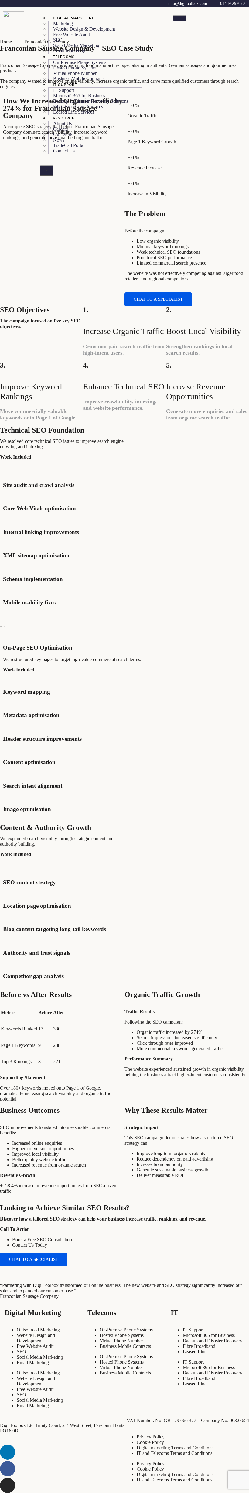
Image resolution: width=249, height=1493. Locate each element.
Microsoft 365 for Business (209, 1335)
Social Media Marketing (40, 1357)
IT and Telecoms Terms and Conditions (174, 1453)
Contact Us (64, 150)
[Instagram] (7, 1485)
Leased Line (194, 1351)
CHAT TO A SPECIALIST (158, 299)
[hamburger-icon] (179, 18)
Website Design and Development (36, 1338)
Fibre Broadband (199, 1346)
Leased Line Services (73, 112)
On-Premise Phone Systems (126, 1329)
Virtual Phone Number (121, 1340)
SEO (21, 1351)
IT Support (193, 1329)
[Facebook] (7, 1468)
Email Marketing (69, 50)
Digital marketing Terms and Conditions (175, 1447)
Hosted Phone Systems (122, 1335)
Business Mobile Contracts (78, 78)
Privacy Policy (151, 1436)
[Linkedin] (7, 1452)
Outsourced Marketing (38, 1329)
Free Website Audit (71, 34)
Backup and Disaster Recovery (212, 1340)
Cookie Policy (150, 1442)
